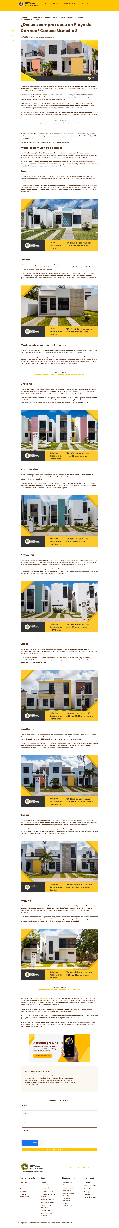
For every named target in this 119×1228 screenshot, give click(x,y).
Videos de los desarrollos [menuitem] (46, 1206)
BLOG (81, 3)
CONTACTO (45, 7)
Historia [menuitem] (87, 1183)
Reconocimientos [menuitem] (90, 1186)
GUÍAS (89, 3)
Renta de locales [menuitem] (90, 1189)
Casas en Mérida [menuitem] (47, 1188)
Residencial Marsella (30, 20)
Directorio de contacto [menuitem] (24, 1190)
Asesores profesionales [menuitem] (67, 1205)
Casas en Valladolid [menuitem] (48, 1199)
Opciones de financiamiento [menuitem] (68, 1184)
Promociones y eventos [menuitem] (46, 1215)
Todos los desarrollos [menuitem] (45, 1184)
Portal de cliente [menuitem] (90, 1197)
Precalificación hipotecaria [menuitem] (68, 1189)
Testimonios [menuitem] (45, 1211)
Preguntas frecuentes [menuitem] (66, 1199)
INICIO (43, 3)
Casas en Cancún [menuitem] (47, 1191)
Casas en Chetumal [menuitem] (48, 1202)
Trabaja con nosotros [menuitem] (88, 1193)
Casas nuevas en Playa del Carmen (35, 17)
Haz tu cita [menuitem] (23, 1186)
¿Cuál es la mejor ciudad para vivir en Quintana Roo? (59, 123)
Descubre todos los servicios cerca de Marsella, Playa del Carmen (59, 374)
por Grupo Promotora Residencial (42, 37)
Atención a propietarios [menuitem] (24, 1195)
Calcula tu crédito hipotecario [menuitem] (69, 1194)
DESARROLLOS (54, 3)
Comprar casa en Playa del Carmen (68, 17)
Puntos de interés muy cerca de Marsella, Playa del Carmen (59, 990)
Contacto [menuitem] (23, 1183)
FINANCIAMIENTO (69, 3)
